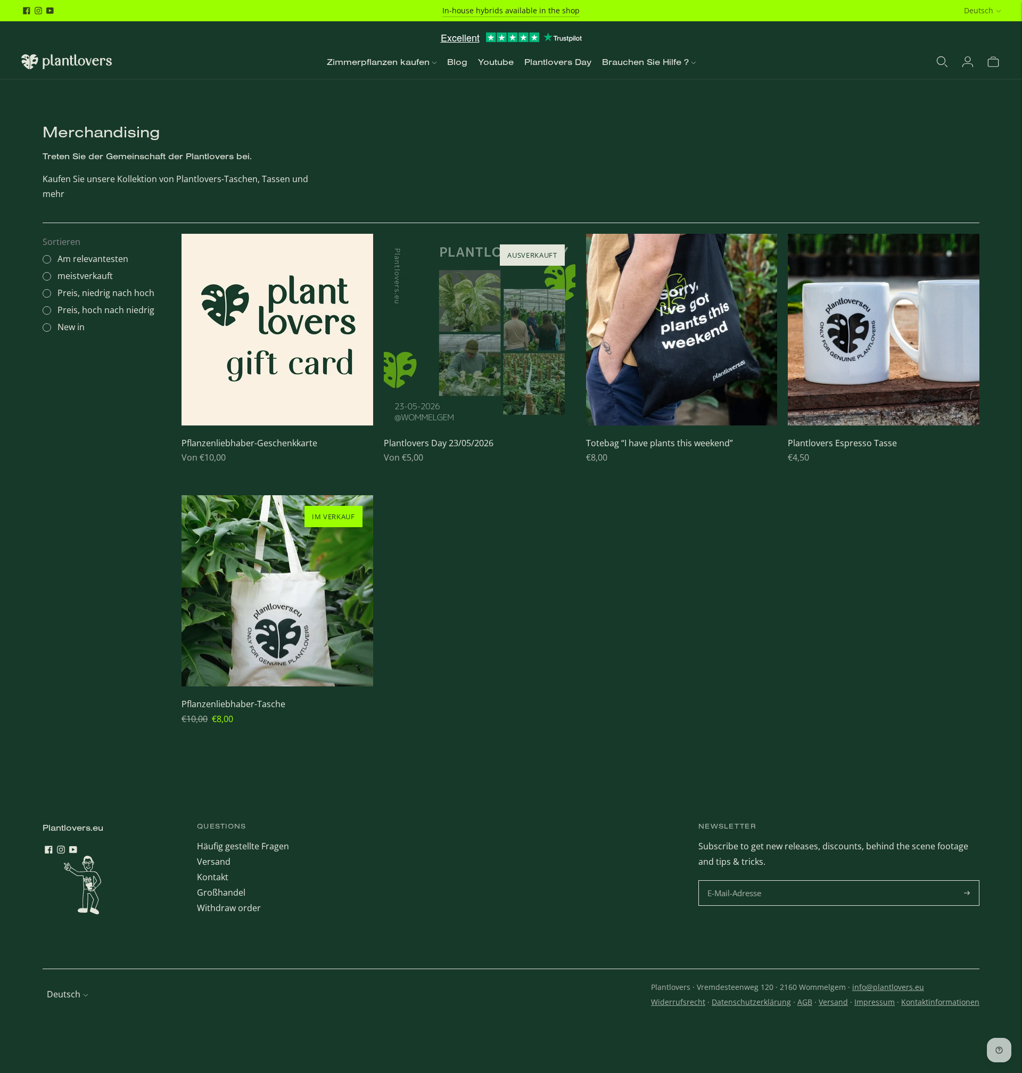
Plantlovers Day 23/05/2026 (438, 443)
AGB (804, 1002)
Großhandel (221, 892)
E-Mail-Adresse (736, 881)
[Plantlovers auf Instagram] (38, 10)
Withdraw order (229, 908)
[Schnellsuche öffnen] (942, 61)
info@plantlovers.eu (888, 987)
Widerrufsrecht (678, 1002)
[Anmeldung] (967, 61)
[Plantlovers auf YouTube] (50, 10)
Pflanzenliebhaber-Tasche (233, 704)
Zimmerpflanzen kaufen (378, 61)
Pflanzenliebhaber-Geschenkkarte (249, 443)
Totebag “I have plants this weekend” (659, 443)
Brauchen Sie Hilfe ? (645, 61)
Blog (457, 61)
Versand (213, 861)
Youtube (496, 61)
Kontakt (212, 877)
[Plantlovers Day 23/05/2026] (479, 329)
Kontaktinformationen (940, 1002)
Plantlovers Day (557, 61)
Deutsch (978, 10)
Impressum (874, 1002)
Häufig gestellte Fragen (243, 846)
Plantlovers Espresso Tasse (842, 443)
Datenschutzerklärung (751, 1002)
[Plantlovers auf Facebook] (26, 10)
